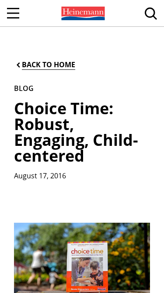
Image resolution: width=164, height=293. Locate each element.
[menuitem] (82, 13)
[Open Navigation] (13, 13)
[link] (82, 13)
